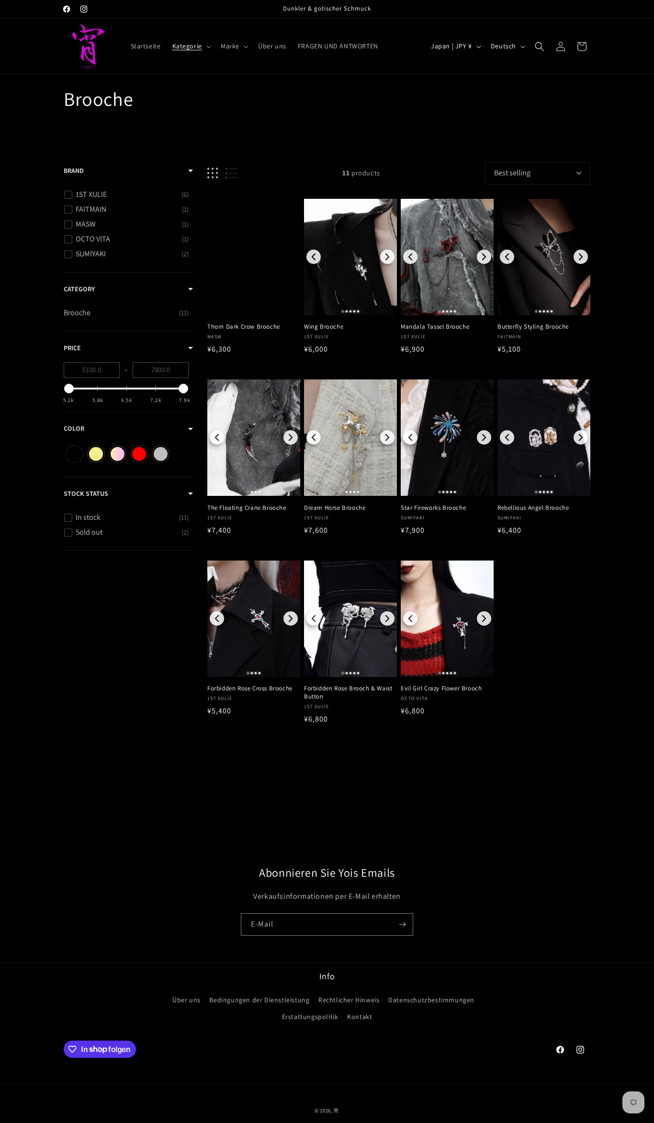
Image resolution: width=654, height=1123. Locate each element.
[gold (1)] (96, 454)
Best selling (512, 173)
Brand (74, 170)
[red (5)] (139, 454)
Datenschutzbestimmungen (431, 999)
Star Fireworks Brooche (433, 508)
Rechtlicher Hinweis (348, 999)
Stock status (86, 493)
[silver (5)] (160, 454)
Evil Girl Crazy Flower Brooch (441, 688)
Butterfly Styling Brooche (533, 327)
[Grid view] (212, 173)
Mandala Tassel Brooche (435, 327)
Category (79, 289)
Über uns (186, 999)
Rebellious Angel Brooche (533, 508)
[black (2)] (74, 454)
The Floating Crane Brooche (246, 508)
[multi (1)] (117, 454)
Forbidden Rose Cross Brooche (250, 688)
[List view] (231, 173)
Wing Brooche (323, 327)
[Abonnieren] (402, 924)
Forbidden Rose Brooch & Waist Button (348, 692)
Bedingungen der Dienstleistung (259, 999)
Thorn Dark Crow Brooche (243, 327)
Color (74, 428)
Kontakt (359, 1016)
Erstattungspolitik (310, 1016)
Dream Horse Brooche (334, 508)
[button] (191, 46)
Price (72, 348)
